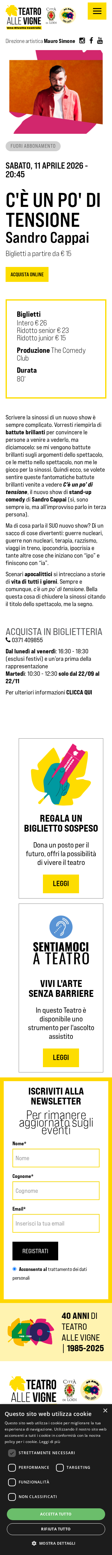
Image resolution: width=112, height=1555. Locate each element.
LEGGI (61, 883)
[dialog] (56, 1479)
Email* (19, 1209)
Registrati (35, 1251)
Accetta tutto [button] (56, 1514)
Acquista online (27, 274)
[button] (55, 1543)
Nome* (19, 1143)
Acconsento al (33, 1269)
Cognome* (23, 1176)
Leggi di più (49, 1441)
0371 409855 (27, 640)
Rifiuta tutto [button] (56, 1529)
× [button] (105, 1410)
